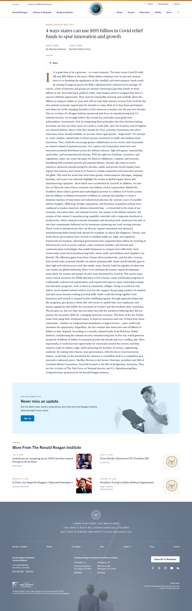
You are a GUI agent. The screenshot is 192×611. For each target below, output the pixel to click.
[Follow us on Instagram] (165, 568)
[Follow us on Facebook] (153, 568)
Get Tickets (76, 546)
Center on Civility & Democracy (40, 4)
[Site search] (178, 12)
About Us (127, 546)
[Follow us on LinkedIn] (178, 568)
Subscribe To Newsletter (165, 559)
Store (169, 12)
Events (131, 12)
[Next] (25, 4)
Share (55, 62)
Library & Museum (42, 12)
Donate (177, 4)
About (119, 12)
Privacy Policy (175, 583)
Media (158, 12)
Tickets (150, 4)
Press (152, 546)
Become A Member (19, 546)
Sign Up (27, 418)
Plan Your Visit (18, 571)
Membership (163, 4)
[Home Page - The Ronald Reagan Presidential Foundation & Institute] (96, 9)
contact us (66, 593)
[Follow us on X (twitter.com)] (159, 568)
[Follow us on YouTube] (171, 568)
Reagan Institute (65, 12)
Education (145, 12)
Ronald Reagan (20, 12)
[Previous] (22, 4)
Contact (176, 546)
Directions (29, 571)
